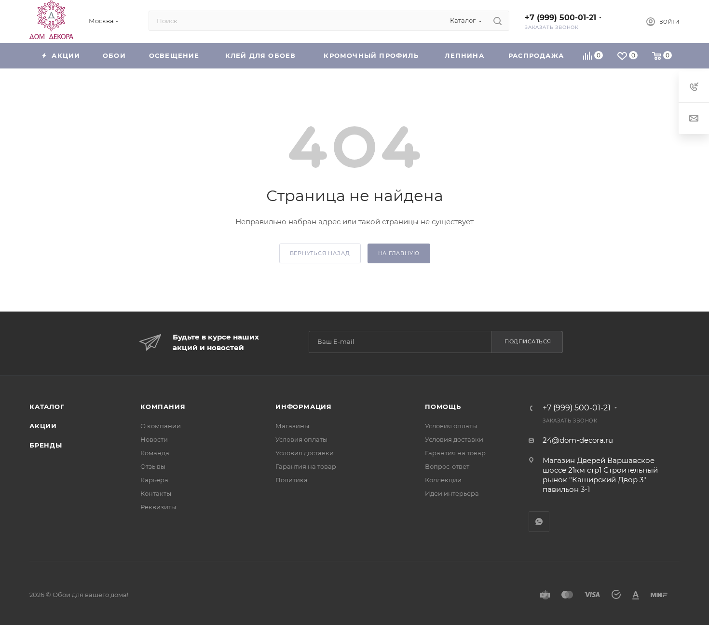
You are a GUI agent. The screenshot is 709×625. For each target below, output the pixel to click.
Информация (303, 406)
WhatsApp (539, 521)
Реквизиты (158, 507)
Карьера (154, 480)
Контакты (155, 493)
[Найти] (497, 21)
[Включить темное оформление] (622, 20)
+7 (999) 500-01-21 (560, 17)
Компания (162, 406)
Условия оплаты (301, 439)
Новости (154, 439)
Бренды (45, 445)
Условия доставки (304, 453)
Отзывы (152, 466)
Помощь (443, 406)
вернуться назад (320, 253)
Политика (291, 480)
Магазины (292, 426)
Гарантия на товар (305, 466)
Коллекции (443, 480)
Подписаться (527, 341)
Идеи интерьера (452, 493)
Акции (43, 426)
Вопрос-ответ (447, 466)
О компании (160, 426)
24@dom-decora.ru (578, 440)
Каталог (47, 406)
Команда (154, 453)
